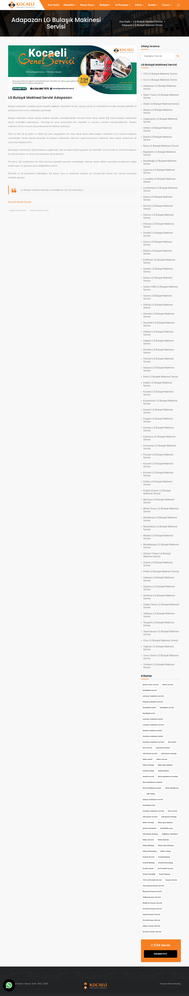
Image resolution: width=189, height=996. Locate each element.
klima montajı (148, 765)
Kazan (166, 5)
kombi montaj (148, 771)
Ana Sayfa (53, 5)
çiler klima (150, 794)
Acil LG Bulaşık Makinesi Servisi (160, 80)
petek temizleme (150, 828)
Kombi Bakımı (164, 857)
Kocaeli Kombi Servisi (19, 202)
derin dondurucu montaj (168, 777)
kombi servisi (148, 777)
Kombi (152, 5)
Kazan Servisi (171, 880)
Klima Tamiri (165, 851)
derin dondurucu (172, 788)
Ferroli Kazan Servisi (151, 920)
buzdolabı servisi (150, 690)
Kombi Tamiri (148, 868)
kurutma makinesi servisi (153, 742)
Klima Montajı (148, 845)
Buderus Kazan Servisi (152, 903)
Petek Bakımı (164, 874)
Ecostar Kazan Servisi (152, 932)
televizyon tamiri (163, 748)
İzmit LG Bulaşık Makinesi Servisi (160, 376)
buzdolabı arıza (149, 713)
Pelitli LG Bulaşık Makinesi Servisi (161, 571)
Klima (138, 5)
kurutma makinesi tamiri (153, 736)
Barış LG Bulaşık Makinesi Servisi (161, 146)
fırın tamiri (172, 742)
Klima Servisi (148, 840)
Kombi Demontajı (165, 863)
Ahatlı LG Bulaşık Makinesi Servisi (161, 104)
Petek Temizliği (149, 874)
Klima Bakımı (163, 840)
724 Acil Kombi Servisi (152, 880)
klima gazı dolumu (165, 765)
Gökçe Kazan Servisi (151, 926)
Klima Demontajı (150, 851)
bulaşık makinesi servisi (39, 210)
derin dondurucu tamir (152, 788)
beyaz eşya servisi (150, 685)
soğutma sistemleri (170, 834)
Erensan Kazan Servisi (152, 909)
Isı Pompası (122, 5)
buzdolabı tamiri (149, 708)
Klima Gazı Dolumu (166, 845)
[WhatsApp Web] (9, 985)
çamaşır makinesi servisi (153, 696)
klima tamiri (148, 759)
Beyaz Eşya (86, 5)
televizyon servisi (150, 754)
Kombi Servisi (148, 857)
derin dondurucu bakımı (152, 782)
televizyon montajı (168, 754)
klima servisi (167, 685)
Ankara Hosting (173, 984)
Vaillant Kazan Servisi (152, 897)
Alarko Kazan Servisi (151, 914)
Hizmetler (69, 5)
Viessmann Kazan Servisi (153, 886)
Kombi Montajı (149, 863)
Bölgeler (104, 5)
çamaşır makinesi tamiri (153, 719)
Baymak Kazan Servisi (152, 891)
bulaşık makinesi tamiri (17, 210)
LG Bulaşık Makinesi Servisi (148, 21)
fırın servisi (147, 748)
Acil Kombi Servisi (165, 868)
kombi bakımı (163, 771)
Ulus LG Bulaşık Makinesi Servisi (160, 640)
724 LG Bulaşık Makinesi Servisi (160, 74)
